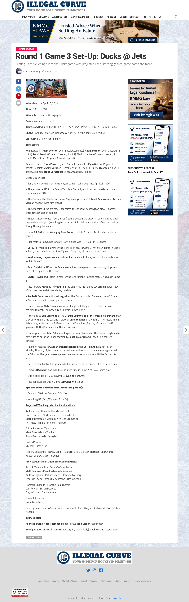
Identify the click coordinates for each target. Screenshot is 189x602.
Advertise (94, 580)
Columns (44, 17)
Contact (134, 17)
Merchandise (106, 580)
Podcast (111, 17)
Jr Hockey (98, 17)
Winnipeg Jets (59, 17)
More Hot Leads (115, 598)
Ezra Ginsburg (33, 71)
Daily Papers (28, 17)
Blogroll (118, 580)
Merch (123, 17)
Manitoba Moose (80, 17)
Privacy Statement (142, 580)
